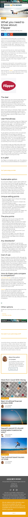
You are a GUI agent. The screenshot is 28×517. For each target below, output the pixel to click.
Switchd (3, 289)
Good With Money (5, 425)
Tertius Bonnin (8, 434)
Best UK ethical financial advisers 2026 (11, 402)
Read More (13, 369)
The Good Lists (5, 398)
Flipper (11, 70)
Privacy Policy (14, 485)
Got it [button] (14, 513)
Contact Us (14, 483)
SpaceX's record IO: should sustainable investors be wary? (12, 430)
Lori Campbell (10, 30)
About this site (14, 486)
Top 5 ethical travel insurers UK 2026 (12, 458)
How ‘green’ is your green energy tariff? (11, 334)
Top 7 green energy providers (8, 170)
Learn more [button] (10, 509)
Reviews (3, 18)
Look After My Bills (5, 278)
